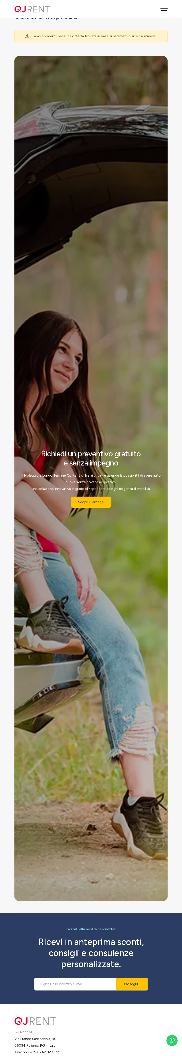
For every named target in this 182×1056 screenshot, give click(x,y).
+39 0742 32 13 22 (45, 1052)
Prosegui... (132, 984)
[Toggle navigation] (164, 9)
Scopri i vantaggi (91, 502)
